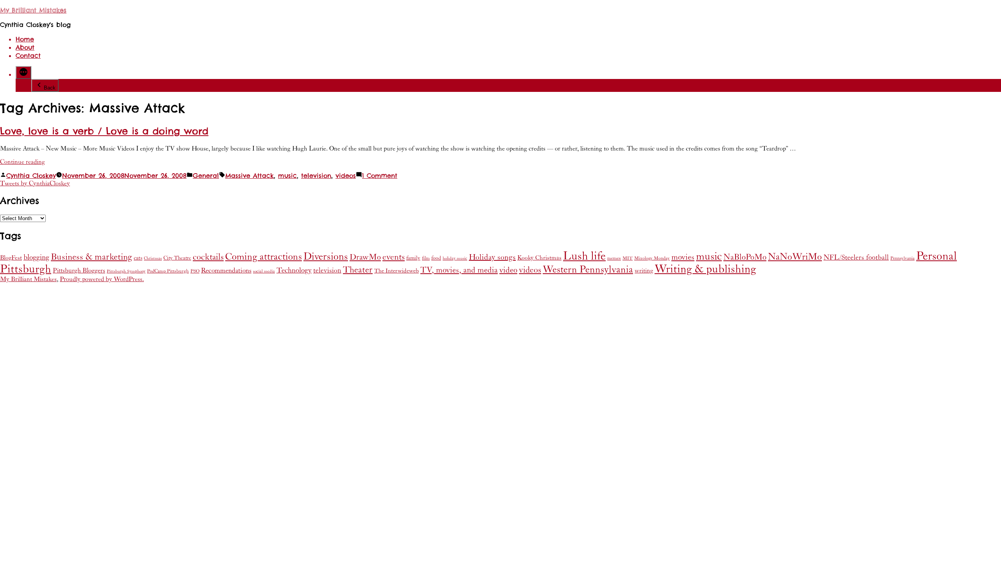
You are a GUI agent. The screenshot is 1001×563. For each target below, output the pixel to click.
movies (682, 257)
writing (644, 270)
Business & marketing (91, 257)
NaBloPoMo (744, 257)
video (508, 270)
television (316, 176)
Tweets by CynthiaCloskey (35, 183)
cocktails (208, 257)
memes (614, 258)
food (436, 258)
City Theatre (177, 258)
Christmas (153, 258)
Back (50, 88)
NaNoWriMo (795, 256)
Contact (28, 56)
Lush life (584, 256)
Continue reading (22, 161)
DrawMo (365, 257)
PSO (194, 271)
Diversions (325, 256)
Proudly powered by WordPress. (102, 279)
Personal (936, 256)
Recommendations (226, 270)
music (287, 176)
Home (25, 39)
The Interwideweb (396, 270)
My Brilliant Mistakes (33, 10)
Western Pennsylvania (588, 269)
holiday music (455, 258)
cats (138, 258)
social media (264, 271)
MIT (627, 258)
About (25, 47)
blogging (36, 257)
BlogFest (11, 258)
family (413, 258)
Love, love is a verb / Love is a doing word (104, 131)
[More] (23, 72)
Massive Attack (249, 176)
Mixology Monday (652, 258)
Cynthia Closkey (31, 176)
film (426, 258)
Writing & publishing (705, 269)
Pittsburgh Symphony (126, 271)
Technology (294, 270)
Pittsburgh (25, 269)
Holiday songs (492, 257)
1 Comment (379, 176)
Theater (358, 270)
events (393, 257)
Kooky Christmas (539, 258)
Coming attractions (263, 256)
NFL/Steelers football (856, 257)
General (206, 176)
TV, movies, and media (459, 270)
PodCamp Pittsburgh (168, 271)
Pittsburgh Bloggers (79, 270)
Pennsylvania (902, 258)
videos (345, 176)
